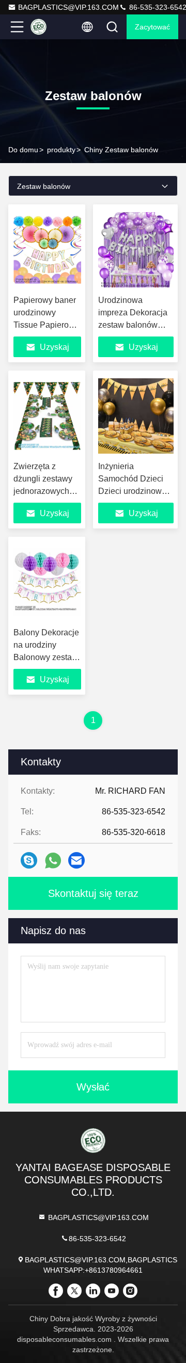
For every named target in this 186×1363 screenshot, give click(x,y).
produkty (61, 150)
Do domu (23, 150)
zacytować (152, 27)
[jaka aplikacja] (53, 860)
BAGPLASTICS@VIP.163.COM (68, 7)
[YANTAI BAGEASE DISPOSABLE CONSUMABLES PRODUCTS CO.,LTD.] (51, 26)
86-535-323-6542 (97, 1238)
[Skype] (29, 860)
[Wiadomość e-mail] (76, 860)
